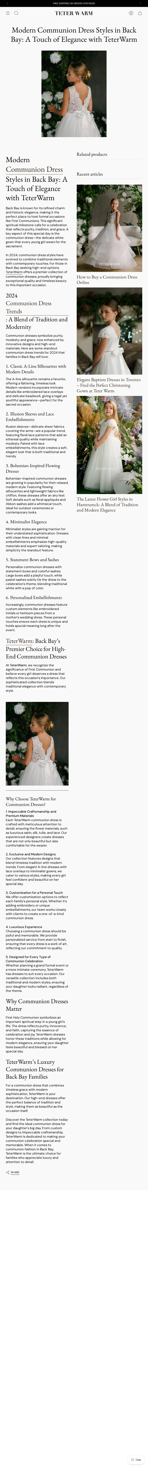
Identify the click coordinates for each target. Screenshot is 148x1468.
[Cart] (139, 13)
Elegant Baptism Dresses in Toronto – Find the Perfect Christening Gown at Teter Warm (109, 385)
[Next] (140, 3)
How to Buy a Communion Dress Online (107, 279)
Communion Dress (34, 169)
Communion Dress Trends (28, 307)
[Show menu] (8, 13)
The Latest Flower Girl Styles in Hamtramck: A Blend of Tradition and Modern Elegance (107, 504)
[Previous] (7, 3)
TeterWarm (19, 641)
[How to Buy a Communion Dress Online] (109, 228)
